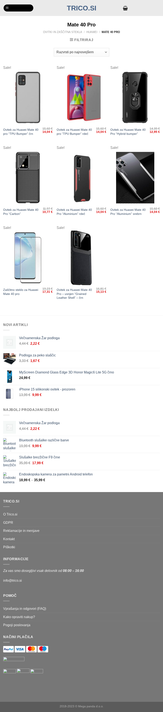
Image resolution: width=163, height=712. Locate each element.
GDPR (8, 522)
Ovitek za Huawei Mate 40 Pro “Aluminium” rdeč (74, 211)
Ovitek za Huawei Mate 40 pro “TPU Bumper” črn (20, 131)
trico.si (81, 8)
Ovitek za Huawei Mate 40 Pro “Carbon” (20, 211)
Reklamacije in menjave (21, 531)
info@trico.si (12, 580)
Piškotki (9, 547)
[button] (18, 7)
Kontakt (9, 539)
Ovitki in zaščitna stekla (62, 32)
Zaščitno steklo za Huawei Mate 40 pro (20, 292)
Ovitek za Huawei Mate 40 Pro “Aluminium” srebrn (128, 211)
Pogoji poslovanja (16, 625)
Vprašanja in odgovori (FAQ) (24, 608)
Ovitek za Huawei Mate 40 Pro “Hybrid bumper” (128, 131)
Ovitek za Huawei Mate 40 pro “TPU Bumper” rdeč (74, 131)
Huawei (91, 32)
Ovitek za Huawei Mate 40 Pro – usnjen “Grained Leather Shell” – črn (74, 293)
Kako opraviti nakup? (19, 617)
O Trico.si (10, 514)
